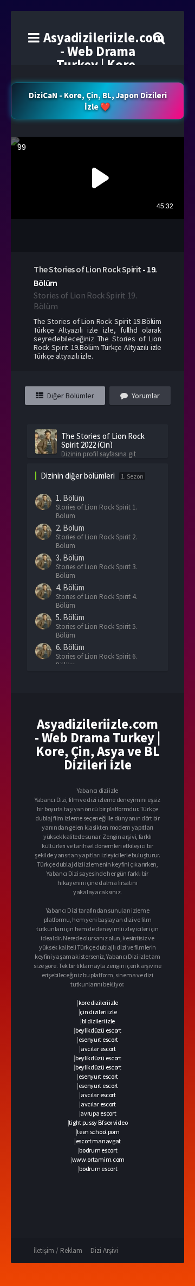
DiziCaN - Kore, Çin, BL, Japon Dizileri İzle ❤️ (98, 101)
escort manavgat (98, 1141)
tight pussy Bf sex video (98, 1122)
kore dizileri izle (99, 1002)
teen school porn (98, 1132)
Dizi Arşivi (104, 1250)
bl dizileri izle (98, 1021)
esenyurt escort (99, 1039)
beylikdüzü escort (98, 1030)
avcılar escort (98, 1049)
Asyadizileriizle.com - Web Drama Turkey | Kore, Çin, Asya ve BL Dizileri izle (104, 64)
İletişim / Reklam (58, 1250)
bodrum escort (98, 1150)
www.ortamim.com (98, 1159)
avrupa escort (98, 1113)
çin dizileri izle (98, 1012)
